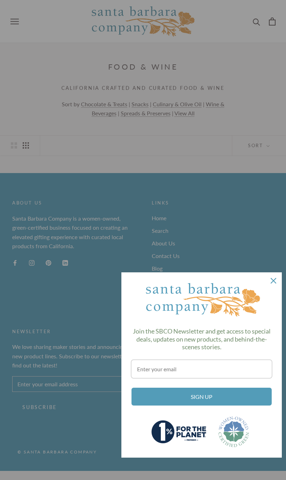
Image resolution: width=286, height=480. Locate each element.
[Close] (273, 280)
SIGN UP (201, 396)
